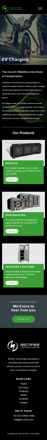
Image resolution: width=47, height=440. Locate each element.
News (24, 395)
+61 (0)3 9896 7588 (23, 415)
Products (23, 391)
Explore (12, 179)
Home (23, 383)
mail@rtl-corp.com (23, 419)
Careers (24, 402)
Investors (23, 398)
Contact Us (23, 319)
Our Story (23, 387)
